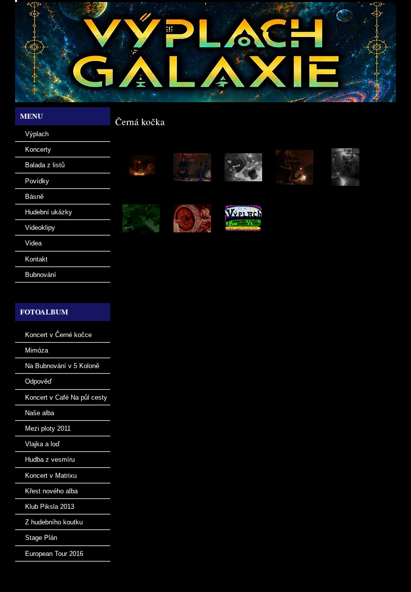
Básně (34, 196)
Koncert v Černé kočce (58, 335)
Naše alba (39, 413)
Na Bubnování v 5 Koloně (62, 366)
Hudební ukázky (48, 212)
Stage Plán (41, 537)
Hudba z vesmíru (50, 459)
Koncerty (38, 149)
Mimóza (36, 350)
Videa (33, 243)
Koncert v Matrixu (51, 475)
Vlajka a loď (42, 444)
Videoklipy (40, 227)
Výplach (37, 134)
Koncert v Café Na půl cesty (66, 397)
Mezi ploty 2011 (48, 428)
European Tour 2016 (54, 553)
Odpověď (38, 381)
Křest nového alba (51, 491)
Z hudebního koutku (54, 522)
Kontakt (36, 259)
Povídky (37, 181)
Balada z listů (45, 165)
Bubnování (40, 274)
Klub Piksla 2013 (49, 506)
